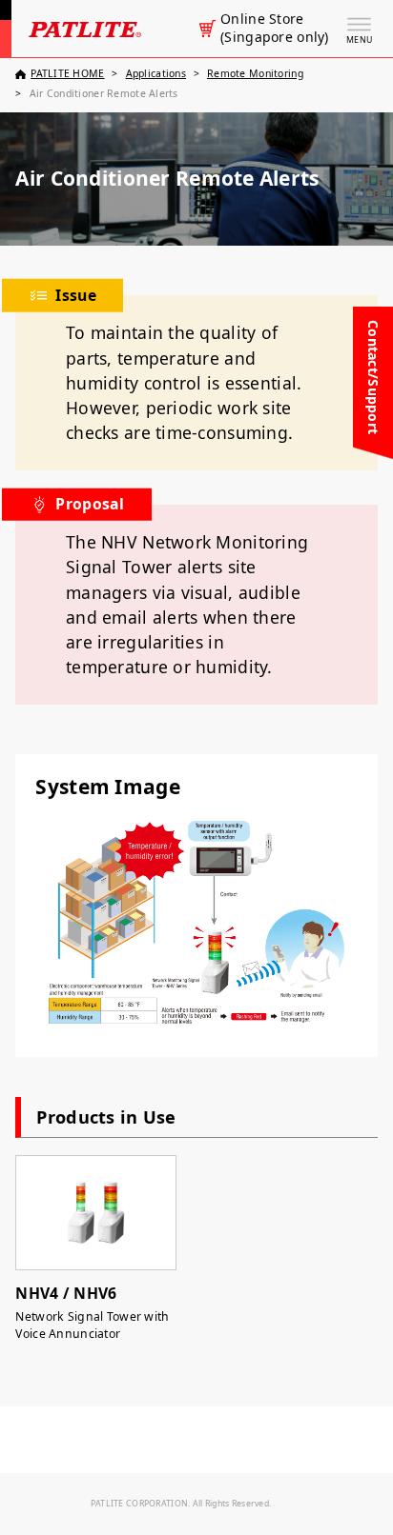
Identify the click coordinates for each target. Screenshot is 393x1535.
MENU (359, 40)
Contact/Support (373, 377)
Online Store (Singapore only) (274, 28)
